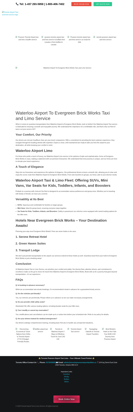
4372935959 (50, 362)
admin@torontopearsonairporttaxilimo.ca (80, 362)
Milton (66, 382)
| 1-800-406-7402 (53, 4)
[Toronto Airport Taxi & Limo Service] (11, 17)
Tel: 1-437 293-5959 (31, 4)
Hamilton (66, 374)
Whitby (66, 377)
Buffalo (66, 379)
